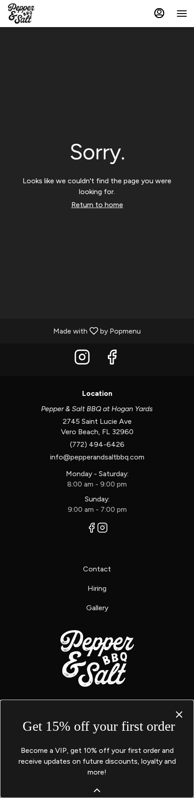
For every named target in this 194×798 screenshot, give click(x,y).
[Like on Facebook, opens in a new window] (112, 359)
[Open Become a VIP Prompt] (97, 790)
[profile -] (159, 13)
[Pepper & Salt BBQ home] (47, 13)
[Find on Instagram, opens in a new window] (82, 359)
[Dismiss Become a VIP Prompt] (179, 714)
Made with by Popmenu (74, 331)
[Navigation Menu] (182, 13)
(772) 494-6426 (97, 444)
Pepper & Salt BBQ (97, 658)
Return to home (97, 204)
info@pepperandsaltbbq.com (97, 457)
